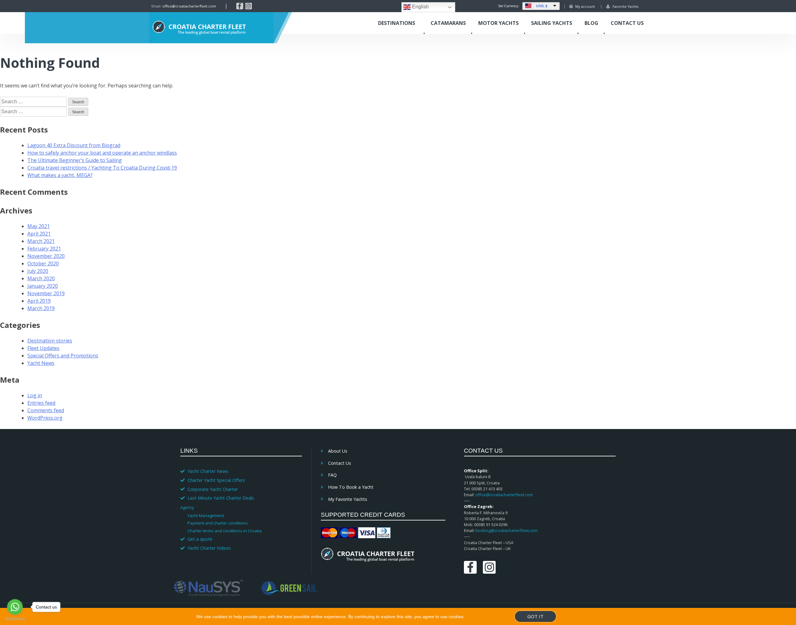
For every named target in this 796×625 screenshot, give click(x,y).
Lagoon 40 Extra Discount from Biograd (73, 145)
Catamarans (448, 23)
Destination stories (49, 340)
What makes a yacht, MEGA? (60, 175)
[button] (238, 507)
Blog (591, 23)
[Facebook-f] (239, 6)
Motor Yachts (498, 23)
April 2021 (39, 233)
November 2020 (46, 256)
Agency (187, 507)
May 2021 (38, 226)
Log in (34, 395)
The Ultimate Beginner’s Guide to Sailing (74, 160)
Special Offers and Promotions (62, 355)
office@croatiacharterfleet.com (189, 6)
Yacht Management (205, 515)
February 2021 (44, 248)
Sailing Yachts (551, 23)
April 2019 (39, 300)
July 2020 (37, 271)
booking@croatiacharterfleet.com (506, 530)
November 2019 (46, 293)
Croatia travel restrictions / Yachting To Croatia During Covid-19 (102, 167)
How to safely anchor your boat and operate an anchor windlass (102, 152)
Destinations (396, 23)
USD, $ (542, 5)
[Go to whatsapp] (15, 607)
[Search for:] (34, 101)
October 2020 (43, 263)
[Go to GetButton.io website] (15, 619)
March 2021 (41, 241)
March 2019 (41, 308)
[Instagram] (248, 6)
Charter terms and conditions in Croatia (224, 531)
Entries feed (41, 402)
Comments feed (45, 410)
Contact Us (627, 23)
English (420, 6)
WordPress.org (44, 417)
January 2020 (42, 285)
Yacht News (40, 363)
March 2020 (41, 278)
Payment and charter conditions (217, 523)
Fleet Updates (43, 348)
